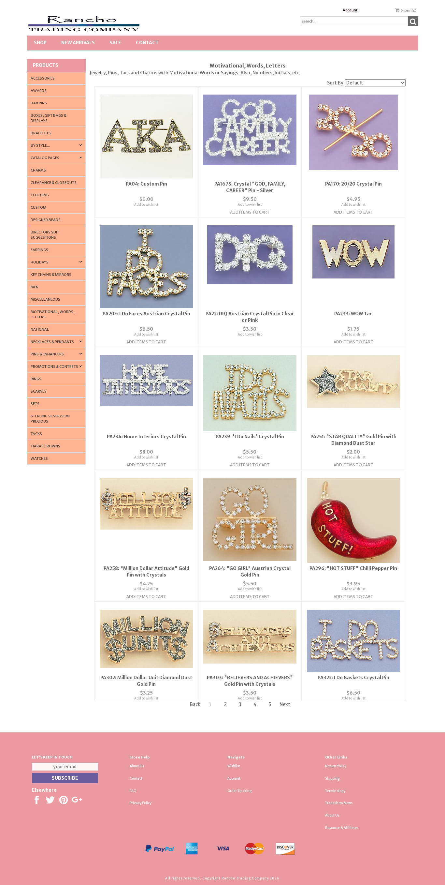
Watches (39, 458)
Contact (147, 43)
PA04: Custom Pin (146, 184)
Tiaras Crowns (45, 446)
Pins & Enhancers (47, 354)
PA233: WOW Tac (353, 314)
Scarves (39, 391)
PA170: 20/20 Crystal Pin (353, 184)
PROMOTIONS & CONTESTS (54, 366)
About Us (137, 766)
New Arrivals (78, 43)
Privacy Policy (140, 803)
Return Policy (335, 766)
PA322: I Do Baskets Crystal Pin (353, 678)
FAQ (133, 791)
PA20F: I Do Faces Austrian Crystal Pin (146, 314)
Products (45, 65)
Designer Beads (46, 220)
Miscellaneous (45, 299)
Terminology (335, 791)
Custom (38, 207)
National (40, 329)
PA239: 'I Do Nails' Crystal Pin (250, 437)
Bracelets (41, 133)
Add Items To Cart (250, 212)
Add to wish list (146, 204)
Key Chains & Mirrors (51, 274)
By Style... (40, 145)
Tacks (36, 433)
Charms (38, 170)
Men (34, 287)
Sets (35, 403)
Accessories (43, 78)
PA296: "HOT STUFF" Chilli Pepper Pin (353, 568)
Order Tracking (239, 791)
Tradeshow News (338, 803)
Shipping (332, 778)
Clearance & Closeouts (54, 182)
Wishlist (233, 766)
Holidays (40, 262)
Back (195, 704)
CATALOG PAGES (45, 158)
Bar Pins (39, 103)
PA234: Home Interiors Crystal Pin (146, 437)
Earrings (39, 250)
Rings (36, 379)
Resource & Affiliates (341, 828)
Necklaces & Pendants (52, 341)
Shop (40, 43)
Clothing (40, 195)
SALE (115, 43)
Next (285, 704)
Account (350, 10)
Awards (39, 90)
